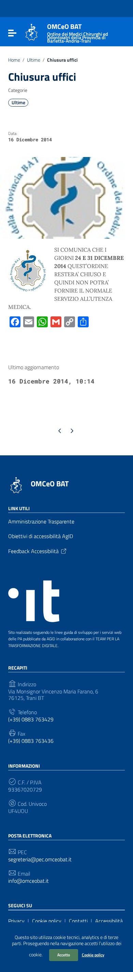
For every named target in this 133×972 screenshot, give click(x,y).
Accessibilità (109, 921)
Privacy (16, 921)
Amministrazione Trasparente (41, 521)
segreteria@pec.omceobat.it (40, 859)
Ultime (33, 60)
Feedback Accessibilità (33, 551)
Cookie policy (93, 955)
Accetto (63, 955)
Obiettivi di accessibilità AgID (40, 536)
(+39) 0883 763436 (31, 741)
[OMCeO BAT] (31, 32)
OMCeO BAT (50, 483)
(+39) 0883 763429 (31, 719)
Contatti (78, 921)
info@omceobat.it (28, 881)
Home (14, 60)
